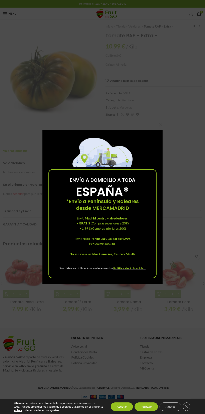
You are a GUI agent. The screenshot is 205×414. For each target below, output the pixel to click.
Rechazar (146, 406)
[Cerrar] (161, 125)
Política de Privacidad (129, 268)
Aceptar (122, 406)
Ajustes (170, 406)
